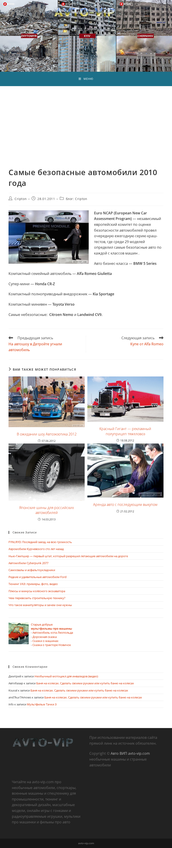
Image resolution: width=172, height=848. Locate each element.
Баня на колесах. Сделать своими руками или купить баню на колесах (85, 683)
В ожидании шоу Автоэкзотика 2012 (47, 434)
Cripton (21, 199)
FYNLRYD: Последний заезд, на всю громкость (40, 542)
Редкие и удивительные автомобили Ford (38, 577)
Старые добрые (51, 626)
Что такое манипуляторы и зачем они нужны (40, 605)
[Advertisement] (86, 120)
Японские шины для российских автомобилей (46, 510)
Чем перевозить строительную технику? (37, 598)
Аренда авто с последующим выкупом (125, 504)
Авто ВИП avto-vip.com (130, 753)
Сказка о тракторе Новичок (51, 645)
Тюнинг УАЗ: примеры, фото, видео (33, 584)
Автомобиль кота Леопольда (52, 633)
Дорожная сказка (44, 637)
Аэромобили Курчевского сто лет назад (36, 549)
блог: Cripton (76, 199)
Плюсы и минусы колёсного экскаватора (37, 591)
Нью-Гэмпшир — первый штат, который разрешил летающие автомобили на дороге (68, 556)
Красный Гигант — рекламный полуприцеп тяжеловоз (125, 431)
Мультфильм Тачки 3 (41, 704)
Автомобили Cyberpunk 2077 (28, 563)
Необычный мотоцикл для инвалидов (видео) (66, 676)
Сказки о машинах (45, 641)
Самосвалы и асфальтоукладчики (32, 570)
